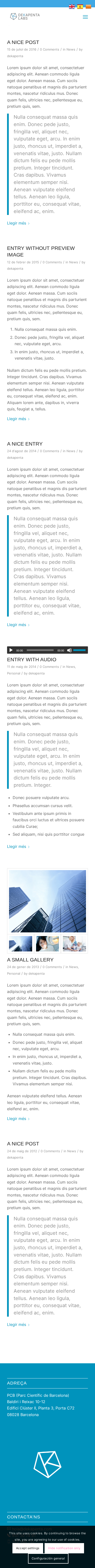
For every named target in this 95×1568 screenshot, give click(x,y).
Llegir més (16, 223)
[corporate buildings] (47, 901)
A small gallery (30, 959)
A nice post (23, 42)
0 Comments (49, 49)
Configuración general (48, 1558)
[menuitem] (85, 17)
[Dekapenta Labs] (39, 17)
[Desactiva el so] (69, 650)
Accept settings (27, 1548)
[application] (47, 650)
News (70, 49)
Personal (13, 673)
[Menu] (85, 17)
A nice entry (25, 444)
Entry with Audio (31, 659)
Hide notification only (64, 1548)
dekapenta (15, 56)
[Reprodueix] (11, 650)
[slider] (80, 650)
